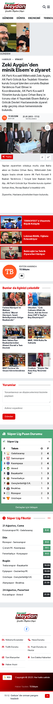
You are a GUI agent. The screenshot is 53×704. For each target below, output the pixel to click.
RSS (9, 677)
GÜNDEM (7, 18)
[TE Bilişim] (10, 271)
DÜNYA (21, 18)
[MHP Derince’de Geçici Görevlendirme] (14, 359)
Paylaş (9, 157)
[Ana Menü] (48, 7)
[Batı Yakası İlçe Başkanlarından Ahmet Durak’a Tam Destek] (14, 332)
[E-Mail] (21, 275)
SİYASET (19, 59)
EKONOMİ (34, 18)
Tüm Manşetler (12, 657)
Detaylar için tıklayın (27, 507)
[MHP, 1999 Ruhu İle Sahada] (39, 332)
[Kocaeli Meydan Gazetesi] (15, 7)
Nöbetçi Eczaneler (14, 640)
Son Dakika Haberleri (41, 657)
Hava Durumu (38, 640)
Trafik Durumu (11, 647)
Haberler (6, 59)
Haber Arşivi (11, 664)
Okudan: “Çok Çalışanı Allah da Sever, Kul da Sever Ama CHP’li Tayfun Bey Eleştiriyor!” (38, 313)
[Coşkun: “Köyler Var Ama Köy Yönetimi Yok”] (39, 359)
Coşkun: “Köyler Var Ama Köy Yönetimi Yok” (38, 370)
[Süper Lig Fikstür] (49, 518)
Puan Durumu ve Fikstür (37, 648)
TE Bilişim (24, 269)
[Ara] (44, 7)
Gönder (9, 416)
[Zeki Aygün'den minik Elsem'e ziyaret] (26, 137)
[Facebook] (26, 629)
